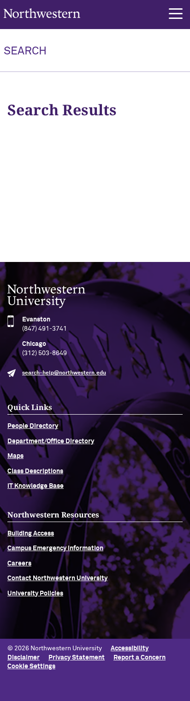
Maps (15, 456)
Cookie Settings (31, 666)
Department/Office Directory (50, 441)
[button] (176, 13)
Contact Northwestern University (57, 578)
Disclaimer (23, 657)
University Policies (35, 593)
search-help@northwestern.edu (64, 373)
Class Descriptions (35, 471)
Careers (19, 563)
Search (25, 51)
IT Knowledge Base (35, 486)
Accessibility (129, 648)
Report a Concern (139, 657)
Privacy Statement (76, 657)
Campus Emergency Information (55, 548)
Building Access (30, 533)
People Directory (32, 426)
